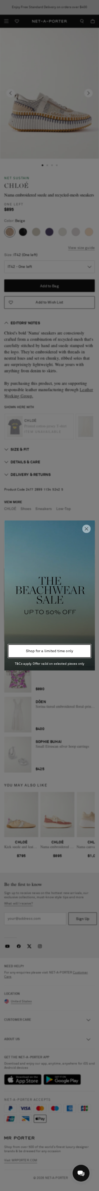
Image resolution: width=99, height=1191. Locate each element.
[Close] (86, 529)
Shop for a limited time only (49, 651)
